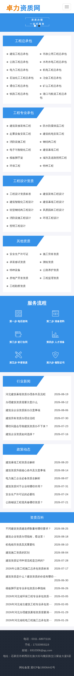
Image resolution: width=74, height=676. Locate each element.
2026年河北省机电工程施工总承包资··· (29, 620)
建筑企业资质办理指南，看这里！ (26, 536)
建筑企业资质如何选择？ (20, 434)
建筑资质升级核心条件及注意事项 (26, 470)
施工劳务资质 (51, 254)
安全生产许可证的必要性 (20, 494)
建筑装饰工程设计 (53, 193)
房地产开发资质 (19, 277)
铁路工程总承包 (19, 93)
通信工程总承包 (19, 85)
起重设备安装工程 (20, 133)
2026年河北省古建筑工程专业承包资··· (29, 604)
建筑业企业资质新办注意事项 (23, 410)
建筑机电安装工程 (53, 133)
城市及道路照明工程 (55, 157)
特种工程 (48, 165)
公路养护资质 (51, 270)
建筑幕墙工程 (51, 149)
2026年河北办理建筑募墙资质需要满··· (29, 612)
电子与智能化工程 (20, 149)
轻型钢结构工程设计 (22, 209)
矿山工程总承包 (52, 85)
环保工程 (15, 165)
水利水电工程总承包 (55, 61)
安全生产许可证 (19, 254)
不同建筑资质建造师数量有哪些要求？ (28, 528)
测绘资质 (48, 262)
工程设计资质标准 (20, 193)
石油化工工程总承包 (22, 77)
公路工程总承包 (19, 61)
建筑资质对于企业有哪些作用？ (24, 486)
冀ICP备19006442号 (43, 667)
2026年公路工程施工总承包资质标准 (27, 568)
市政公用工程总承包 (55, 53)
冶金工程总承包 (52, 77)
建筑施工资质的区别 (18, 552)
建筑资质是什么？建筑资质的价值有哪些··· (31, 576)
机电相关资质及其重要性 (20, 544)
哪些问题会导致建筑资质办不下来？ (27, 426)
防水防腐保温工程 (53, 125)
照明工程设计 (18, 225)
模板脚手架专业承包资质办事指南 (26, 588)
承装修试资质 (18, 262)
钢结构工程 (49, 141)
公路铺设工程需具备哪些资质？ (24, 502)
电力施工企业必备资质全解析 (23, 478)
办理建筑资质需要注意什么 (22, 402)
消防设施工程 (18, 141)
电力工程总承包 (19, 69)
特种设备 (15, 270)
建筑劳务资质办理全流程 (20, 418)
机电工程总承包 (52, 69)
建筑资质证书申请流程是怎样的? (25, 560)
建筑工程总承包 (19, 53)
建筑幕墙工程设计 (53, 201)
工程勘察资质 (18, 285)
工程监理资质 (51, 277)
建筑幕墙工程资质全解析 (20, 462)
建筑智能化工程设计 (22, 201)
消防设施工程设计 (20, 217)
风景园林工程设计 (53, 209)
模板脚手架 (16, 157)
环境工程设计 (51, 217)
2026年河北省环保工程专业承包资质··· (29, 596)
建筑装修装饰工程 (20, 125)
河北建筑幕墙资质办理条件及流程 (26, 394)
